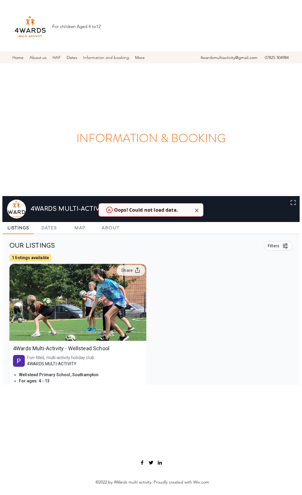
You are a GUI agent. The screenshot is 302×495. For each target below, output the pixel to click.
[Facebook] (142, 463)
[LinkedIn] (160, 463)
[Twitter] (151, 463)
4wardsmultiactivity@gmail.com (229, 57)
